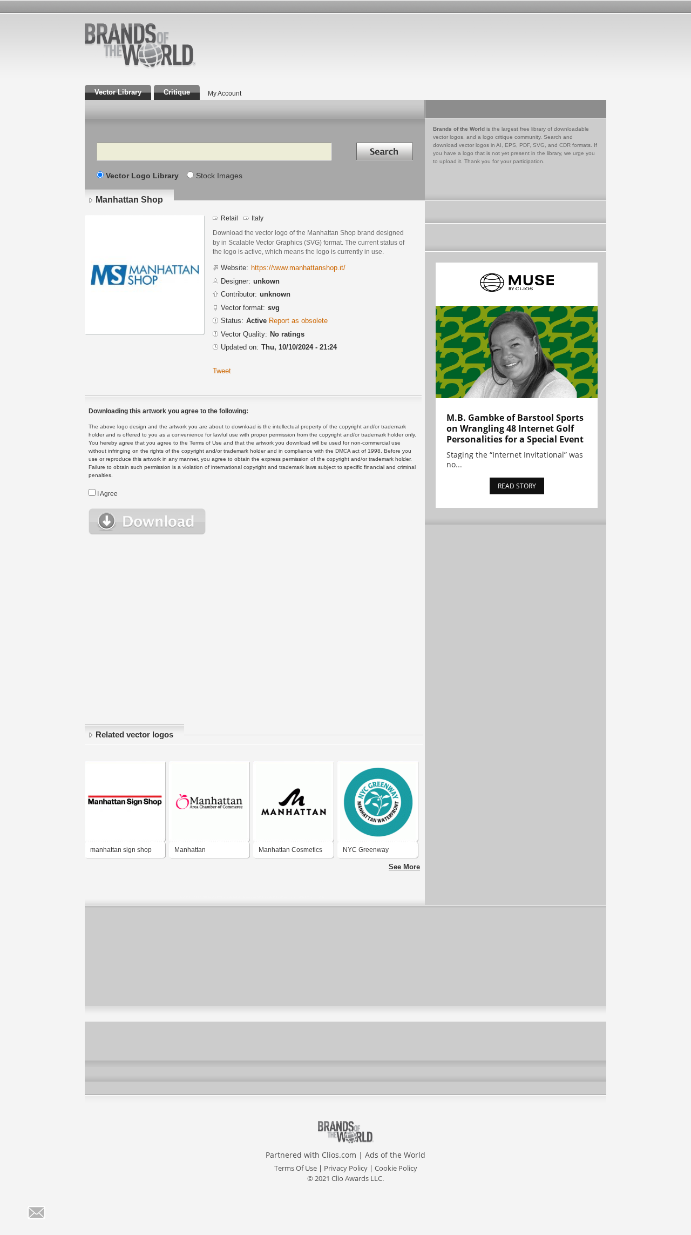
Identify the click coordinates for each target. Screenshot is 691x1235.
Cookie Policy (396, 1168)
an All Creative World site (174, 67)
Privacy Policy (346, 1168)
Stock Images (219, 175)
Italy (257, 218)
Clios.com (339, 1155)
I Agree (107, 494)
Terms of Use (295, 1168)
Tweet (222, 371)
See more (404, 867)
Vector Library (117, 92)
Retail (229, 218)
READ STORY (517, 486)
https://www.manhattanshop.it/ (298, 268)
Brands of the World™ (140, 45)
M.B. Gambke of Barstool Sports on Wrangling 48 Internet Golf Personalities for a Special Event (515, 428)
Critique (177, 92)
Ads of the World (395, 1155)
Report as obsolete (298, 321)
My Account (224, 93)
